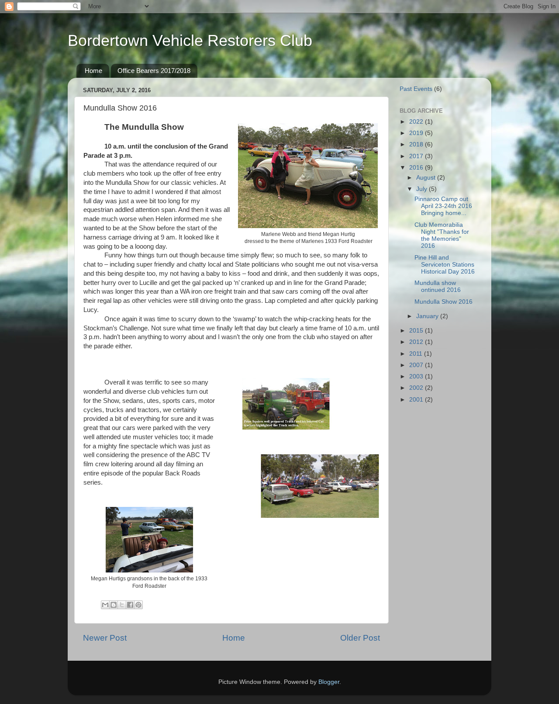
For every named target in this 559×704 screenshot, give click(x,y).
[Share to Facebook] (130, 604)
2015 (417, 330)
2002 (417, 388)
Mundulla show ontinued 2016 (437, 286)
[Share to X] (121, 604)
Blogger (328, 682)
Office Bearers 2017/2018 (153, 70)
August (426, 177)
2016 (417, 167)
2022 (417, 121)
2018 (417, 144)
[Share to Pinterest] (138, 604)
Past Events (416, 89)
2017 (417, 156)
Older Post (360, 637)
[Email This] (105, 604)
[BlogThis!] (113, 604)
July (422, 189)
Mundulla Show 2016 (443, 301)
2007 (417, 365)
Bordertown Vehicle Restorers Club (190, 40)
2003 (417, 376)
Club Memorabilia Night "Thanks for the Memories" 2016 (441, 236)
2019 (417, 133)
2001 (417, 399)
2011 (416, 353)
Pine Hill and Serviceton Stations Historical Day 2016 (444, 264)
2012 (417, 342)
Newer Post (105, 637)
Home (93, 70)
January (428, 316)
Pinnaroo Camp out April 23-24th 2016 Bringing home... (443, 206)
